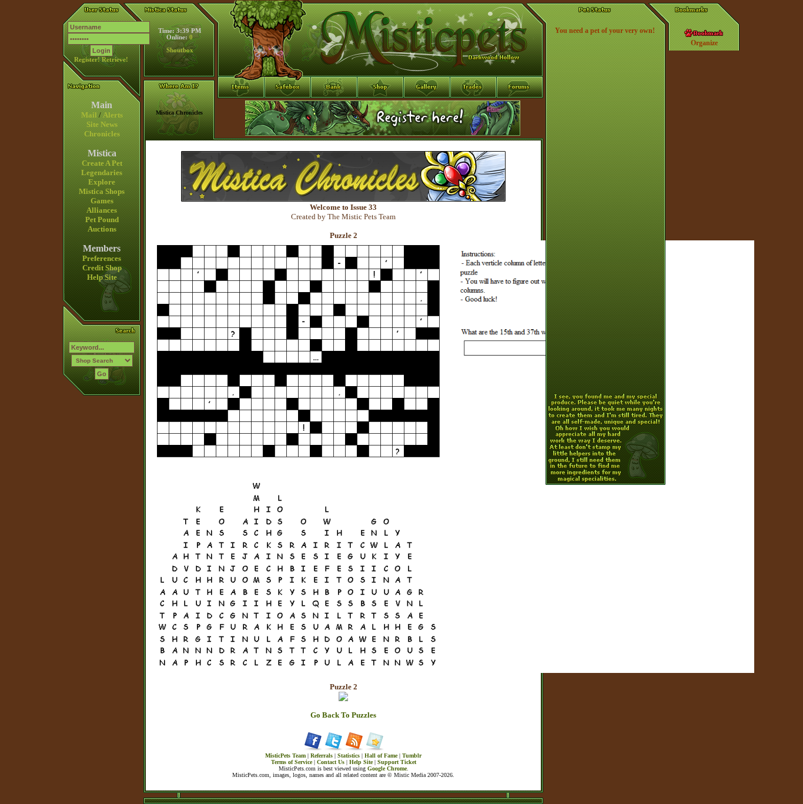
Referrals (321, 755)
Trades (473, 108)
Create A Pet (102, 163)
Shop (380, 108)
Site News (102, 124)
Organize (704, 43)
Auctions (102, 229)
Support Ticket (396, 762)
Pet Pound (102, 219)
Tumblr (411, 755)
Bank (334, 108)
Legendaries (101, 172)
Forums (520, 108)
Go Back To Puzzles (343, 715)
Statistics (348, 755)
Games (102, 200)
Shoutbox (179, 50)
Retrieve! (115, 59)
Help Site (102, 277)
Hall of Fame (380, 755)
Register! (87, 59)
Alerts (113, 114)
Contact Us (330, 762)
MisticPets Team (285, 755)
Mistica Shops (102, 191)
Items (241, 129)
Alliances (101, 210)
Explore (101, 181)
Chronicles (102, 133)
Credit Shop (102, 267)
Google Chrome (387, 768)
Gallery (427, 108)
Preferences (101, 258)
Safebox (288, 108)
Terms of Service (291, 762)
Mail (89, 114)
